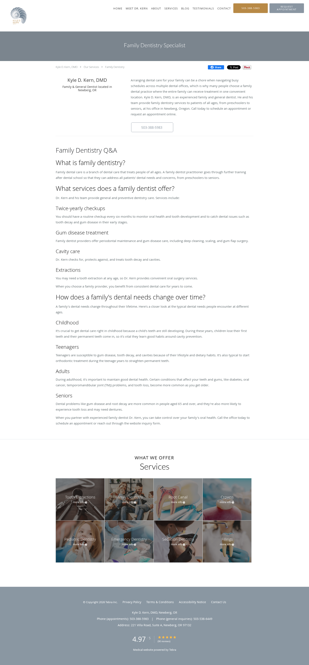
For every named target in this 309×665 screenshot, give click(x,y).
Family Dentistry (114, 67)
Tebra (172, 650)
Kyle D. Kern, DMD (67, 67)
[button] (286, 8)
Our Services (91, 67)
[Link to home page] (16, 15)
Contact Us (218, 602)
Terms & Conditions (160, 602)
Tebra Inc (111, 602)
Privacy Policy (132, 602)
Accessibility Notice (192, 602)
